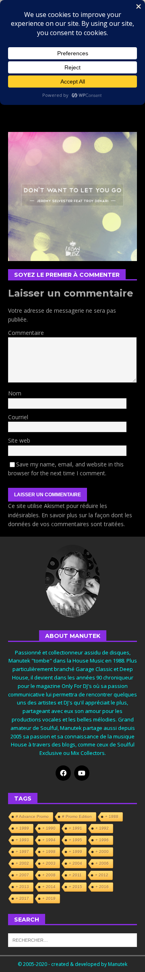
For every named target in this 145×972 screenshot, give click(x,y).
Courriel (18, 417)
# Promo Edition (77, 816)
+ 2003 (49, 863)
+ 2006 (102, 863)
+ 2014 (49, 886)
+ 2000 (102, 851)
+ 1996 (102, 840)
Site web (19, 440)
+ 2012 (101, 875)
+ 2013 (22, 886)
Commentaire (26, 333)
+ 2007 (22, 875)
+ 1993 (22, 840)
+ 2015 (75, 886)
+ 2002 (22, 863)
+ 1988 (111, 816)
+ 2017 (22, 898)
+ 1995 (75, 840)
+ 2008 (49, 875)
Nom (14, 393)
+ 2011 (75, 875)
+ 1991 (75, 828)
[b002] (72, 256)
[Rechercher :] (72, 939)
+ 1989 (22, 828)
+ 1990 (49, 828)
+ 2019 (49, 898)
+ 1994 (49, 840)
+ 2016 (102, 886)
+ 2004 (75, 863)
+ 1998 (49, 851)
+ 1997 (22, 851)
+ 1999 (75, 851)
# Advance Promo (32, 816)
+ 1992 (102, 828)
